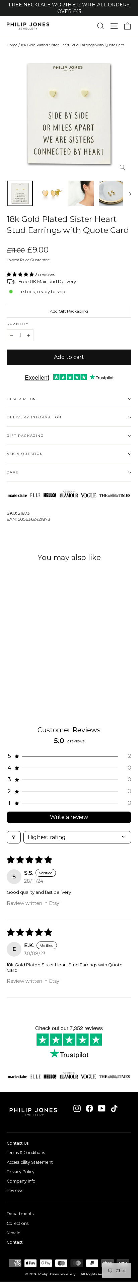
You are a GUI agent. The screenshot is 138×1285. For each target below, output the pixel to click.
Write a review (69, 817)
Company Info (21, 1181)
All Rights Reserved (97, 1274)
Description (21, 399)
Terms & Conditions (26, 1152)
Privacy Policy (20, 1171)
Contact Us (17, 1143)
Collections (17, 1223)
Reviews (15, 1190)
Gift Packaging (25, 436)
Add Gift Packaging (69, 311)
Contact (15, 1242)
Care (13, 472)
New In (13, 1232)
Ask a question (25, 454)
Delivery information (34, 417)
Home (12, 45)
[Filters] (14, 837)
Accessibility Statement (30, 1162)
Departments (20, 1213)
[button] (21, 274)
